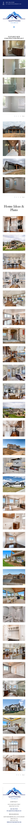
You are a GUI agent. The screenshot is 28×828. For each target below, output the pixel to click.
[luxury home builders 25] (14, 399)
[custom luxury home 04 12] (14, 659)
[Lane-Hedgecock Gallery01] (14, 193)
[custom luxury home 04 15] (14, 733)
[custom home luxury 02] (14, 454)
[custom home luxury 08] (14, 547)
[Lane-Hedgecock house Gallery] (14, 137)
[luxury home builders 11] (14, 715)
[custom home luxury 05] (14, 324)
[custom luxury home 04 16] (14, 362)
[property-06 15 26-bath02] (14, 93)
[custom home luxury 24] (14, 640)
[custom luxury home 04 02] (14, 306)
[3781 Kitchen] (14, 770)
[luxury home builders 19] (14, 269)
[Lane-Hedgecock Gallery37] (14, 174)
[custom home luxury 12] (14, 231)
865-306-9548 (10, 2)
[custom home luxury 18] (14, 677)
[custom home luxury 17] (14, 510)
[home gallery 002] (14, 287)
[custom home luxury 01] (14, 584)
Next (23, 116)
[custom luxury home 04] (14, 417)
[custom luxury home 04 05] (14, 566)
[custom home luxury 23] (14, 529)
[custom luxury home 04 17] (14, 250)
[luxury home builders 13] (14, 622)
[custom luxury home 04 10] (14, 603)
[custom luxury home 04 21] (14, 696)
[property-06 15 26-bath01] (14, 74)
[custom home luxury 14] (14, 752)
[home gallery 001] (14, 492)
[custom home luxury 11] (14, 436)
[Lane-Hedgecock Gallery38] (14, 155)
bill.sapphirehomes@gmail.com (13, 4)
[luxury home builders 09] (14, 380)
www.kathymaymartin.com (14, 822)
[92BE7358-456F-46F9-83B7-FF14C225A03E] (14, 56)
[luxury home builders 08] (14, 473)
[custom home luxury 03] (14, 343)
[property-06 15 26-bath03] (14, 111)
